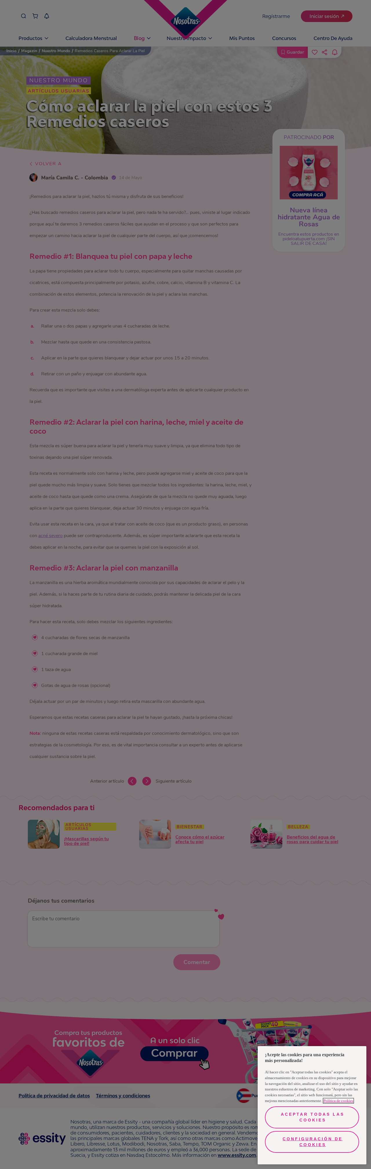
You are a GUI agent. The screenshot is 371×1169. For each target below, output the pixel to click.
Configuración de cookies (313, 1142)
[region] (312, 1105)
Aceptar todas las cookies (312, 1117)
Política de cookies (338, 1101)
